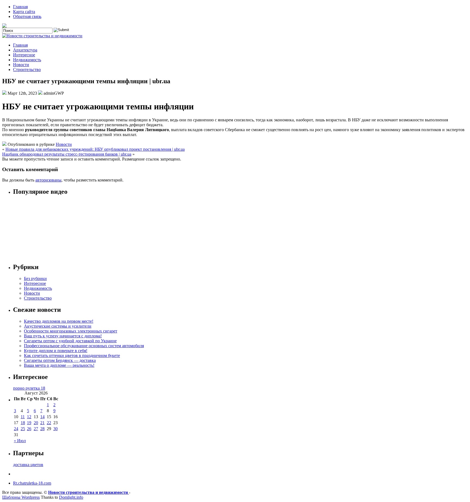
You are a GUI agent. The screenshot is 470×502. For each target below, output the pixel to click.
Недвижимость (27, 59)
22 (49, 422)
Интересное (24, 55)
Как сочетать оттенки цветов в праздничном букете (72, 355)
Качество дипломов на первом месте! (58, 321)
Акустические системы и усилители (57, 326)
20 (36, 422)
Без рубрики (35, 278)
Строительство (27, 69)
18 (23, 422)
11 (23, 416)
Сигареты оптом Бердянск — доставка (60, 360)
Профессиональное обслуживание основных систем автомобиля (84, 345)
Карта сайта (24, 11)
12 (29, 416)
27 (36, 428)
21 (42, 422)
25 (23, 428)
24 (16, 428)
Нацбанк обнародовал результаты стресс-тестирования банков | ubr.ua (66, 154)
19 (29, 422)
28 (42, 428)
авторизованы (48, 180)
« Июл (20, 440)
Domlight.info (71, 497)
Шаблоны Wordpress (21, 497)
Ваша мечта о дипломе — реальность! (59, 365)
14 (42, 416)
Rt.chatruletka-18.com (32, 483)
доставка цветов (28, 464)
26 (29, 428)
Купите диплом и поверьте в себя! (55, 350)
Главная (20, 6)
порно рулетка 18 (29, 388)
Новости (21, 64)
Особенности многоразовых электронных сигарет (70, 331)
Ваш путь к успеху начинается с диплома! (63, 336)
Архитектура (25, 50)
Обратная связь (27, 16)
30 (55, 428)
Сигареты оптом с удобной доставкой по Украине (70, 340)
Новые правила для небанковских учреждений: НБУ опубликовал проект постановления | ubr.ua (95, 149)
